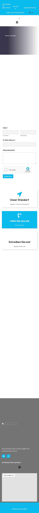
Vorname (6, 135)
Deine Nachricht (9, 150)
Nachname (23, 135)
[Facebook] (30, 12)
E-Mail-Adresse (9, 140)
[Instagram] (32, 12)
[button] (17, 22)
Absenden (8, 176)
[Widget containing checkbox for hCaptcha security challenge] (17, 169)
